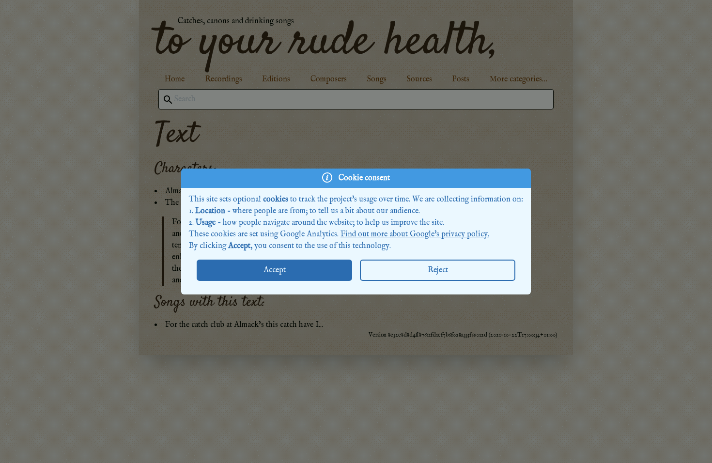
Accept (274, 270)
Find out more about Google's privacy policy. (415, 234)
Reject (438, 270)
